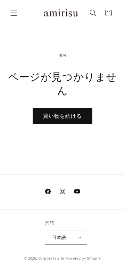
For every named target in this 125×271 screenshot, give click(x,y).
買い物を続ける (62, 116)
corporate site (51, 258)
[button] (14, 12)
